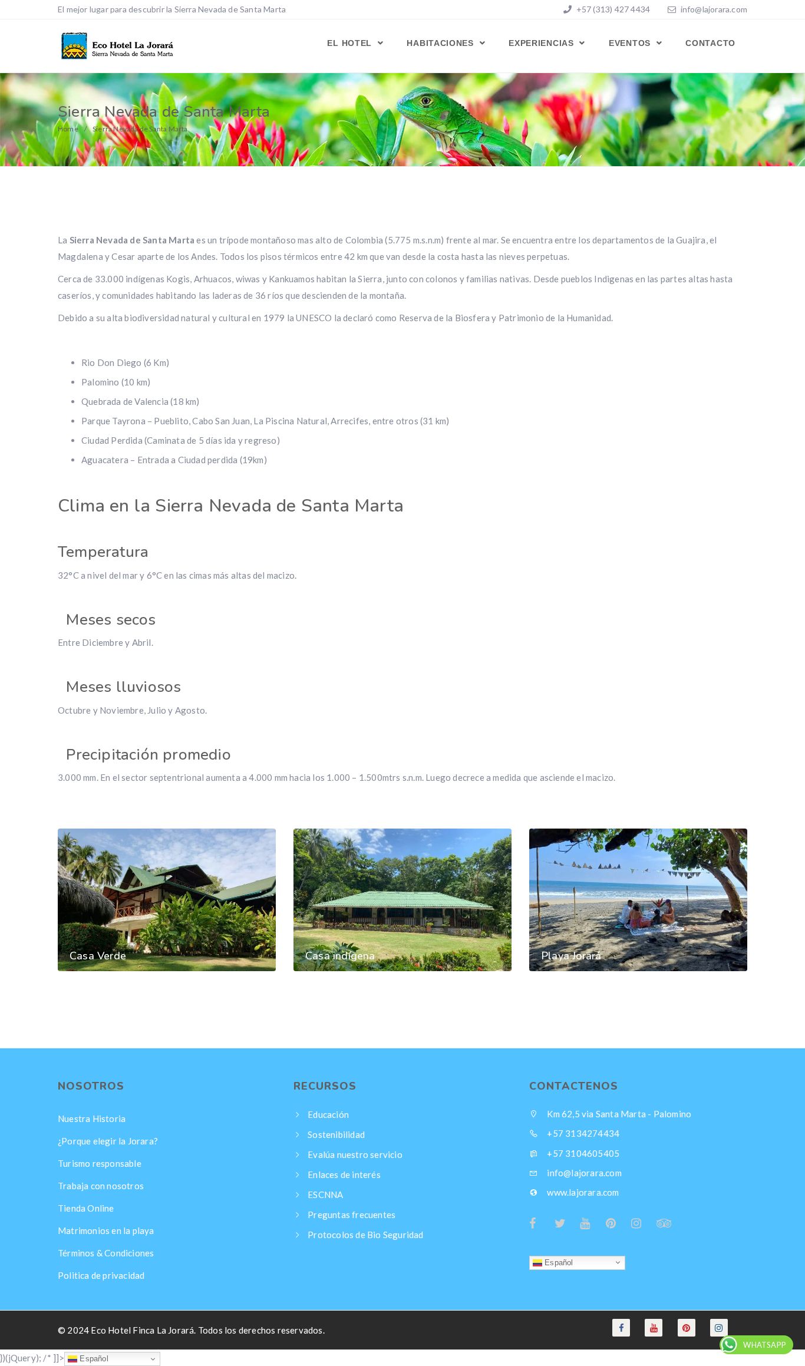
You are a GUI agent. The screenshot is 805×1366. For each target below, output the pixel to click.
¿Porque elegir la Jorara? (108, 1141)
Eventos (631, 43)
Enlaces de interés (344, 1174)
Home (68, 128)
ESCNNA (325, 1194)
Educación (328, 1114)
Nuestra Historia (92, 1118)
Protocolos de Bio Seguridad (365, 1234)
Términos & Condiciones (106, 1253)
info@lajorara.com (714, 9)
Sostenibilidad (336, 1134)
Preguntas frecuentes (351, 1214)
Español (557, 1262)
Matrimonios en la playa (106, 1230)
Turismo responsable (99, 1163)
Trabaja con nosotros (101, 1185)
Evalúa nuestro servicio (355, 1154)
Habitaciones (441, 43)
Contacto (710, 43)
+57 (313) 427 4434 (612, 9)
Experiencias (542, 43)
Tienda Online (86, 1208)
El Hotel (350, 43)
